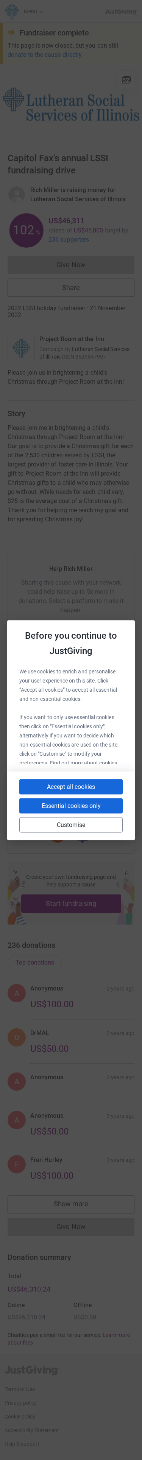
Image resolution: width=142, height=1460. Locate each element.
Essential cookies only (71, 805)
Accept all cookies (71, 786)
